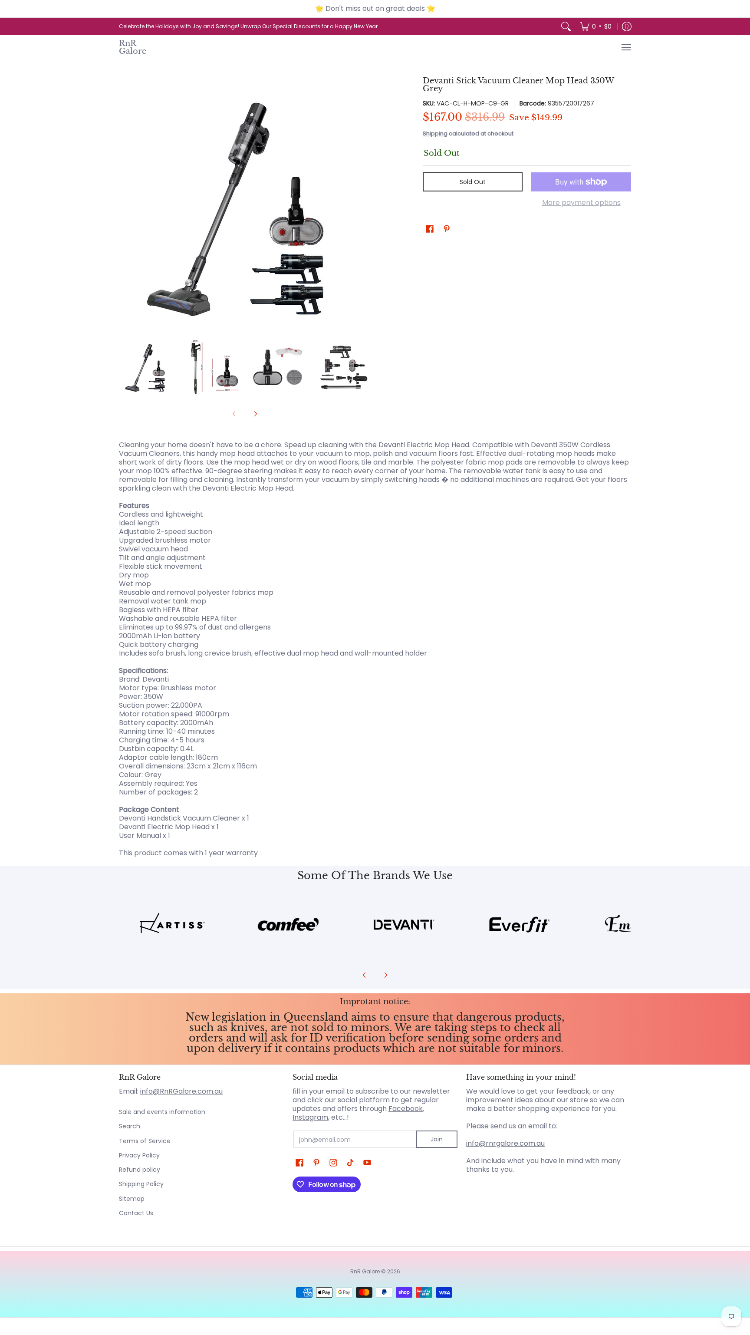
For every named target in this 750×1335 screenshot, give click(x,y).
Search (129, 1126)
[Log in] (626, 26)
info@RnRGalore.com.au (181, 1091)
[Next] (364, 202)
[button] (430, 229)
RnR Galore (132, 47)
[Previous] (125, 202)
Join (437, 1139)
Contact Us (136, 1213)
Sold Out (473, 182)
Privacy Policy (139, 1155)
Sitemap (132, 1198)
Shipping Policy (141, 1184)
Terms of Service (145, 1141)
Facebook (405, 1109)
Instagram (310, 1117)
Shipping (435, 133)
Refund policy (139, 1169)
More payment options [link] (581, 202)
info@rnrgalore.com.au (505, 1143)
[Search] (566, 26)
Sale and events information (162, 1112)
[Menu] (626, 47)
